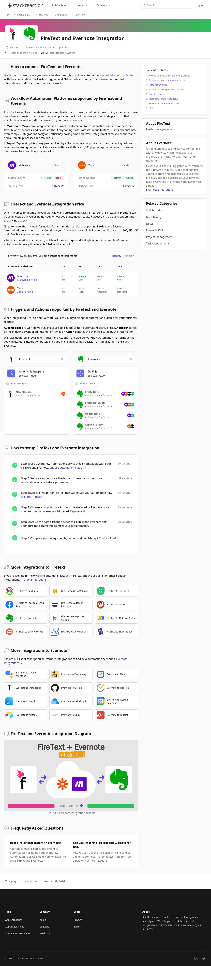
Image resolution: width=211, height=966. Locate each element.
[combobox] (42, 359)
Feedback (45, 933)
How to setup (156, 94)
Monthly (116, 255)
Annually (129, 255)
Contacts (44, 926)
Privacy (78, 919)
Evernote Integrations (161, 189)
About (43, 919)
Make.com (114, 75)
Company (102, 5)
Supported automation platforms (167, 80)
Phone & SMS (24, 14)
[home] (8, 15)
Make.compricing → (28, 279)
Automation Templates (17, 933)
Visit (58, 165)
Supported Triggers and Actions (166, 89)
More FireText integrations (163, 98)
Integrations (62, 14)
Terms (77, 926)
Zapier (129, 75)
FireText (43, 14)
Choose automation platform (68, 467)
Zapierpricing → (26, 291)
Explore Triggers (31, 497)
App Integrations (14, 926)
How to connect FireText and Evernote (169, 75)
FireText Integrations (35, 579)
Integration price (158, 84)
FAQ (151, 108)
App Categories (13, 919)
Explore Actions (80, 511)
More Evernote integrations (164, 103)
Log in (201, 5)
